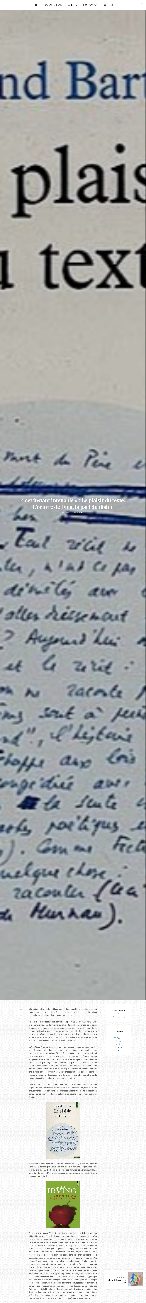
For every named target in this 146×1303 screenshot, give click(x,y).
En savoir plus (119, 1017)
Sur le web (118, 1047)
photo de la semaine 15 (117, 1281)
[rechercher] (112, 5)
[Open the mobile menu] (141, 4)
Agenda (72, 4)
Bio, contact (90, 4)
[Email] (21, 1010)
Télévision (118, 1038)
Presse (119, 1041)
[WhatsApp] (21, 1015)
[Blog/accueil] (36, 5)
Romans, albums (53, 4)
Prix (118, 1050)
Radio (118, 1044)
